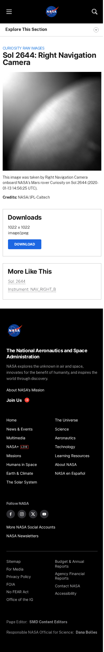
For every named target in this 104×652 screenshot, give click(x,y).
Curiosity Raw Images (24, 48)
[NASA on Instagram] (22, 514)
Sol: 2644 (16, 281)
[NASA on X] (33, 514)
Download (24, 244)
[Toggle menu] (8, 11)
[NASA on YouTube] (44, 514)
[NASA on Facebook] (10, 514)
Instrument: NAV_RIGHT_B (32, 289)
